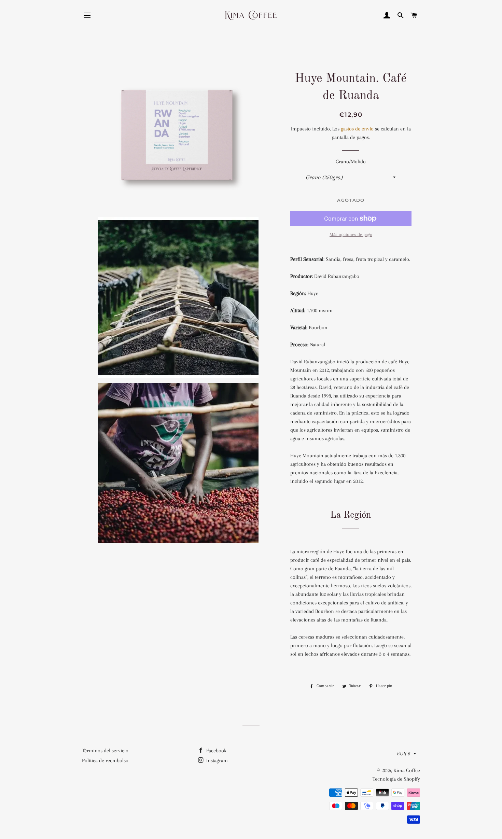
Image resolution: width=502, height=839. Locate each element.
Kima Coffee (406, 770)
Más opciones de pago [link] (351, 234)
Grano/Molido (351, 161)
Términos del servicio (105, 750)
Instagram (216, 760)
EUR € (403, 754)
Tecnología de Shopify (396, 779)
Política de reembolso (105, 760)
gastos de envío (357, 129)
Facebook (215, 750)
